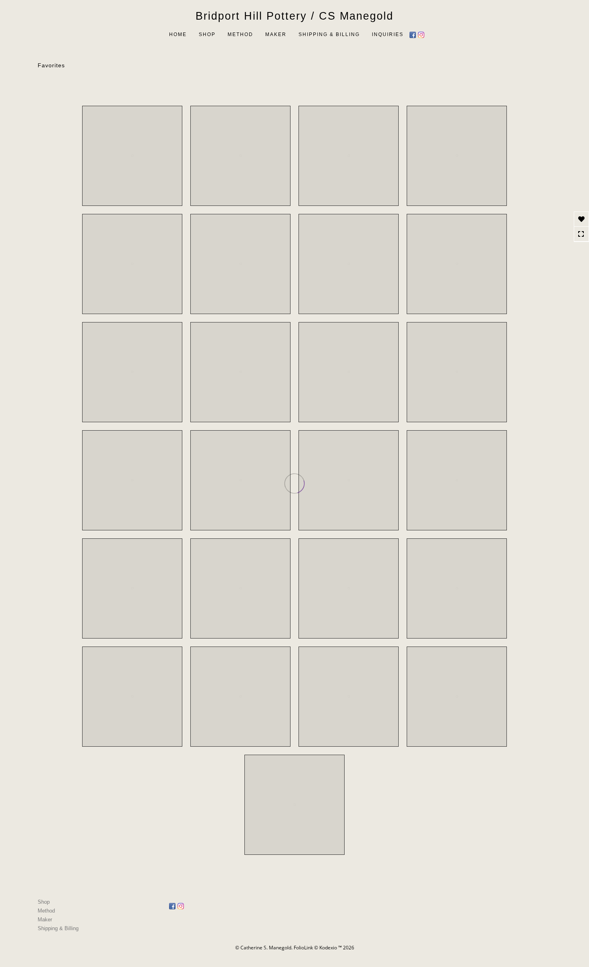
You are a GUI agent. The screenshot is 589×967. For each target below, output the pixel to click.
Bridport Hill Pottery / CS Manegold (294, 16)
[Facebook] (413, 34)
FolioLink (303, 947)
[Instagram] (422, 34)
